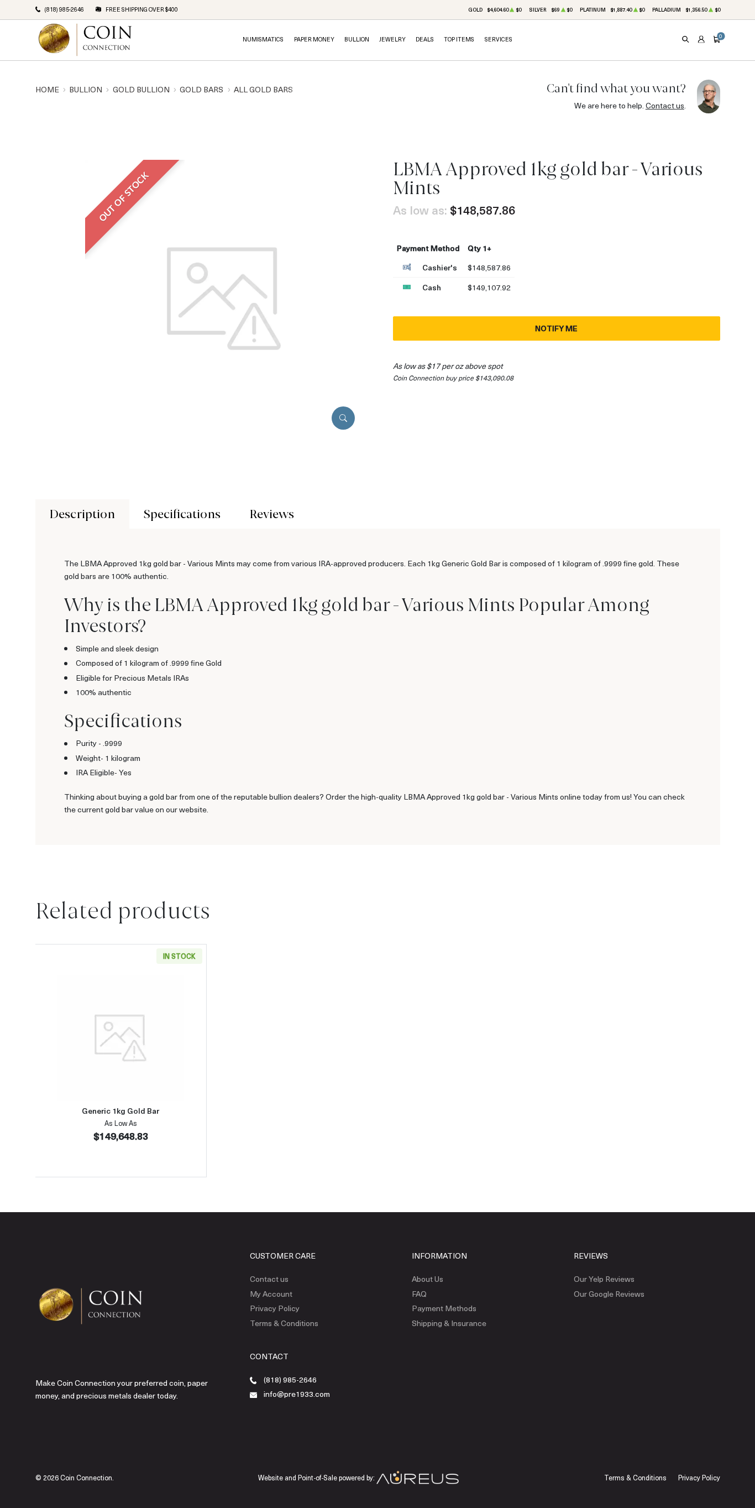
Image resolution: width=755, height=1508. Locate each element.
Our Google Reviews (609, 1293)
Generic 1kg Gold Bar (120, 1110)
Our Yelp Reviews (604, 1279)
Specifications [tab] (182, 514)
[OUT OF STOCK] (224, 298)
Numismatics (263, 39)
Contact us (665, 105)
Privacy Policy (275, 1308)
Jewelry (392, 39)
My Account (271, 1293)
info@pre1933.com (297, 1394)
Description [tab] (82, 514)
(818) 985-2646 (290, 1379)
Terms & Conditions (284, 1323)
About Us (427, 1279)
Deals (425, 39)
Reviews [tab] (272, 514)
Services (498, 39)
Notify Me (556, 328)
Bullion (356, 39)
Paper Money (314, 39)
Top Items (459, 39)
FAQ (419, 1293)
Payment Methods (444, 1308)
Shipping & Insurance (449, 1323)
